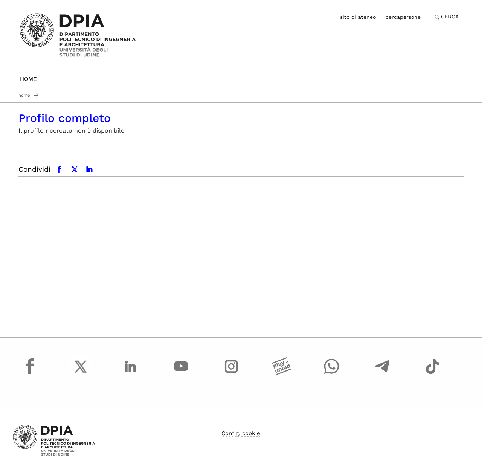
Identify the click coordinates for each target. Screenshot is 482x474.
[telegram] (382, 373)
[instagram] (231, 373)
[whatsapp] (331, 373)
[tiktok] (432, 373)
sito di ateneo (358, 17)
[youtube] (181, 373)
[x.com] (80, 373)
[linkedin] (130, 373)
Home (28, 79)
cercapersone (403, 17)
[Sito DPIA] (77, 34)
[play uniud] (281, 373)
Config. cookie (240, 433)
